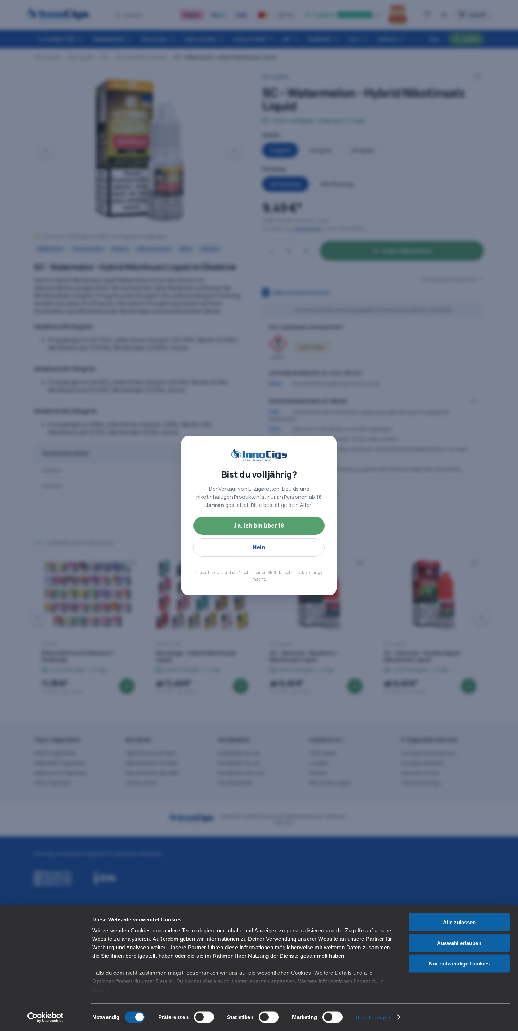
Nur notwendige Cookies (459, 964)
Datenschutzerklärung (142, 990)
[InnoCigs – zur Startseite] (259, 455)
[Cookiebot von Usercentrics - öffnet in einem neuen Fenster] (45, 1017)
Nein (259, 547)
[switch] (204, 1017)
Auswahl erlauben (459, 943)
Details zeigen (373, 1017)
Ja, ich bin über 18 (259, 525)
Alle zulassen (459, 922)
